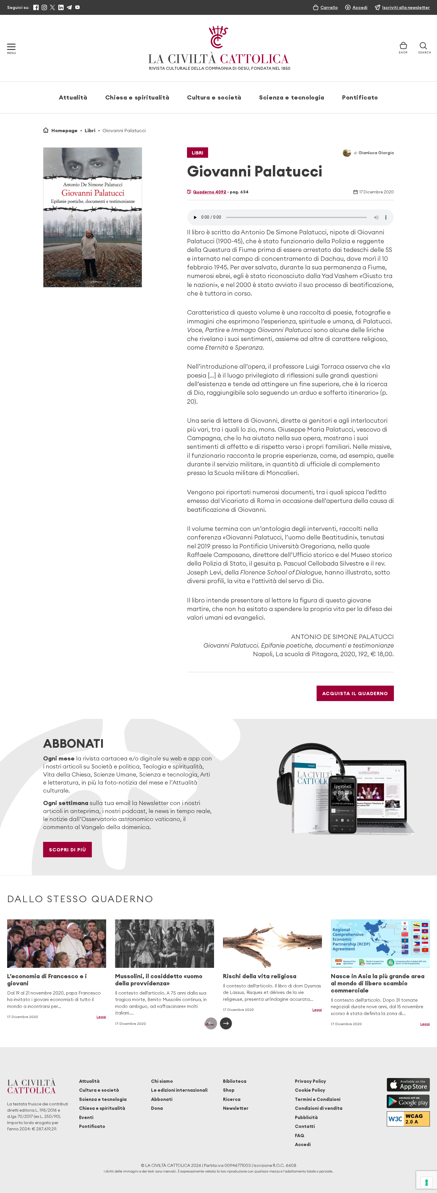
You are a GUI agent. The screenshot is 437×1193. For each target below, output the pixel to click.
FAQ (299, 1135)
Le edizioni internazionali (179, 1090)
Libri (90, 130)
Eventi (86, 1117)
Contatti (305, 1126)
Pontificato (360, 97)
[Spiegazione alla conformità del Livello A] (408, 1118)
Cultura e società (214, 97)
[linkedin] (61, 7)
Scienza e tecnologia (291, 97)
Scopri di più (67, 850)
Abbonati (161, 1099)
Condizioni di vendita (318, 1108)
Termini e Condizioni (317, 1099)
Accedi (303, 1144)
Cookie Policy (310, 1090)
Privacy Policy (310, 1081)
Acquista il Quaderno (355, 693)
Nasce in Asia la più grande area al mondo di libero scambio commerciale (378, 983)
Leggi (101, 1016)
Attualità (73, 97)
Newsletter (236, 1108)
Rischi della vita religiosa (259, 976)
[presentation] (211, 1023)
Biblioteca (234, 1081)
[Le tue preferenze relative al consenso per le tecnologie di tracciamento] (426, 1182)
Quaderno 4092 (209, 192)
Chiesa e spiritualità (137, 97)
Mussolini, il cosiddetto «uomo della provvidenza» (158, 979)
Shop (229, 1090)
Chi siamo (162, 1081)
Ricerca (231, 1099)
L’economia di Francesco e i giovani (47, 979)
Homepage (64, 130)
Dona (157, 1108)
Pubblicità (306, 1117)
